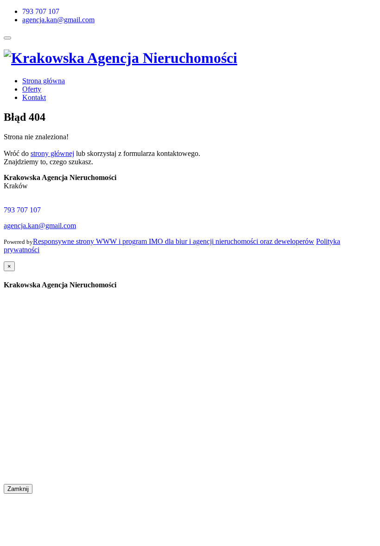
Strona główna (43, 81)
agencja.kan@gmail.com (58, 20)
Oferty (31, 89)
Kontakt (34, 97)
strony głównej (52, 153)
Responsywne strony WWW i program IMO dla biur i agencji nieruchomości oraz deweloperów (173, 241)
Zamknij (18, 488)
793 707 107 (40, 11)
